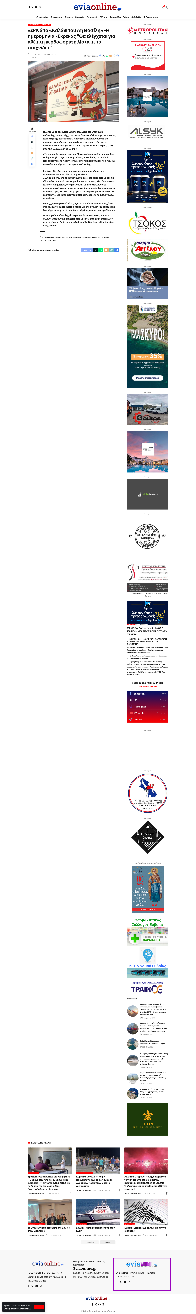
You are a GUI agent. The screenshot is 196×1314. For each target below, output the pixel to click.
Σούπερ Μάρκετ (104, 237)
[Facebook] (29, 7)
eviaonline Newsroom (36, 1193)
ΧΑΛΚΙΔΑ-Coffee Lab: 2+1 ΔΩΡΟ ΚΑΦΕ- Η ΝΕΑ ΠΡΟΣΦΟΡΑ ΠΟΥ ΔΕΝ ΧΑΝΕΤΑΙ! (147, 631)
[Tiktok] (147, 720)
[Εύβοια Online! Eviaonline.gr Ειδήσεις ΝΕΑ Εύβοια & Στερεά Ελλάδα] (98, 7)
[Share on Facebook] (100, 56)
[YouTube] (36, 7)
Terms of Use (25, 1308)
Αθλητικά (128, 1173)
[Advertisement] (147, 749)
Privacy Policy (10, 1308)
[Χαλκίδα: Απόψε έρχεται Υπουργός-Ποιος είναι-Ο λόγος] (132, 1044)
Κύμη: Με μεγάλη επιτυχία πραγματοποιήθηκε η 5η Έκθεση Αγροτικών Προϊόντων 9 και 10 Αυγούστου (94, 1181)
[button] (39, 1307)
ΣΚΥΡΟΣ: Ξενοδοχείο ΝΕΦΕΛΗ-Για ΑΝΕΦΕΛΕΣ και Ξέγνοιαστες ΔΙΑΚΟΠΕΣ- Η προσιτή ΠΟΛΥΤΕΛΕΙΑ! (147, 641)
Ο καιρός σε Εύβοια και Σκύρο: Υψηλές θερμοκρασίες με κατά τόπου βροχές (152, 1091)
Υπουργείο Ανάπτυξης (48, 240)
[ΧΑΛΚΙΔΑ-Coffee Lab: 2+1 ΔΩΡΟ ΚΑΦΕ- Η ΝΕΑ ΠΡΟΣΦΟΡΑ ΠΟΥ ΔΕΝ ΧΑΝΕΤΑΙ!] (147, 613)
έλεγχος (65, 237)
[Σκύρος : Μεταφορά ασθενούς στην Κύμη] (98, 1212)
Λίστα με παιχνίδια (89, 237)
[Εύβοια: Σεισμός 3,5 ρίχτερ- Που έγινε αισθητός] (146, 1212)
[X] (32, 7)
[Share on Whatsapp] (107, 56)
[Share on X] (103, 56)
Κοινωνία (131, 624)
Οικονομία (46, 25)
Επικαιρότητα (34, 25)
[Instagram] (39, 7)
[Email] (110, 56)
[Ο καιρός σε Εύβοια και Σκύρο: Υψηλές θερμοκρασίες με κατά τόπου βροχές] (132, 1093)
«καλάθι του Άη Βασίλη (52, 237)
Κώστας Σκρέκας (75, 237)
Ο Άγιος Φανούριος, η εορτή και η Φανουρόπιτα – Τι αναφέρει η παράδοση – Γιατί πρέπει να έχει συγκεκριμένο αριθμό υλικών (147, 650)
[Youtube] (147, 713)
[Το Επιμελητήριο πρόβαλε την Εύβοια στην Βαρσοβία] (50, 1212)
